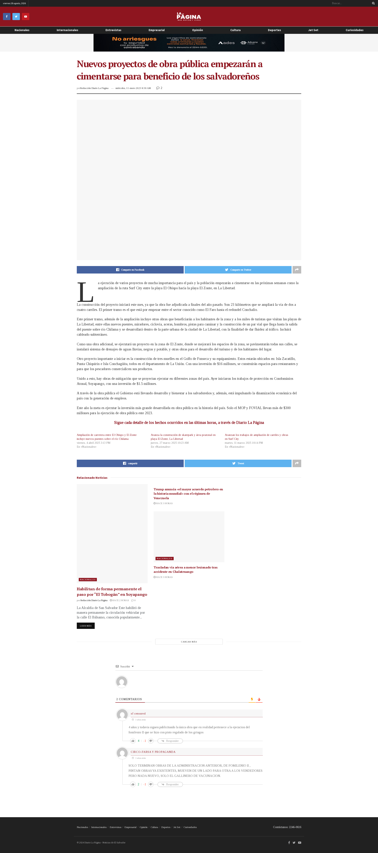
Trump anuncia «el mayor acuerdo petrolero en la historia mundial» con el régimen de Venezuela (188, 493)
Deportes (274, 30)
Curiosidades (354, 30)
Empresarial (157, 30)
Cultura (235, 30)
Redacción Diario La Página (94, 88)
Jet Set (313, 30)
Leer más (86, 626)
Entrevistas (113, 30)
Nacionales (22, 30)
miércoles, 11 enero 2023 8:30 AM (133, 88)
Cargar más (189, 641)
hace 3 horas (164, 503)
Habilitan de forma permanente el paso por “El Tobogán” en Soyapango (112, 591)
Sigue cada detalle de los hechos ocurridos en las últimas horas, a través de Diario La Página (189, 422)
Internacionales (67, 30)
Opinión (143, 827)
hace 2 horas (120, 600)
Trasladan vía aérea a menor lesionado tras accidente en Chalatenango (186, 569)
